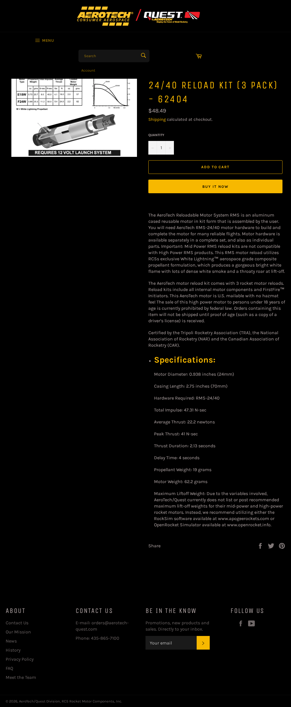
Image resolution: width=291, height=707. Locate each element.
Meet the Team (21, 677)
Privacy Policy (20, 659)
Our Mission (18, 632)
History (13, 650)
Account (88, 70)
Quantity (156, 135)
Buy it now (215, 186)
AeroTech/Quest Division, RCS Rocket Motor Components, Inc (70, 701)
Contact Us (17, 622)
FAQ (9, 668)
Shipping (157, 119)
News (11, 641)
